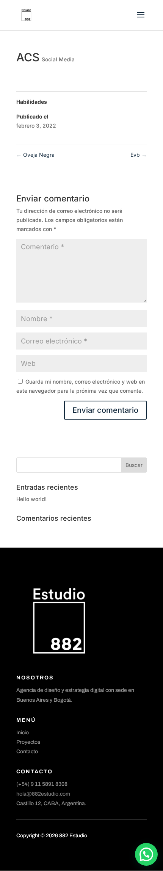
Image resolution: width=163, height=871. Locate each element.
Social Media (58, 59)
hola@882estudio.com (43, 794)
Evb (138, 154)
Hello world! (31, 499)
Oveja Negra (35, 154)
